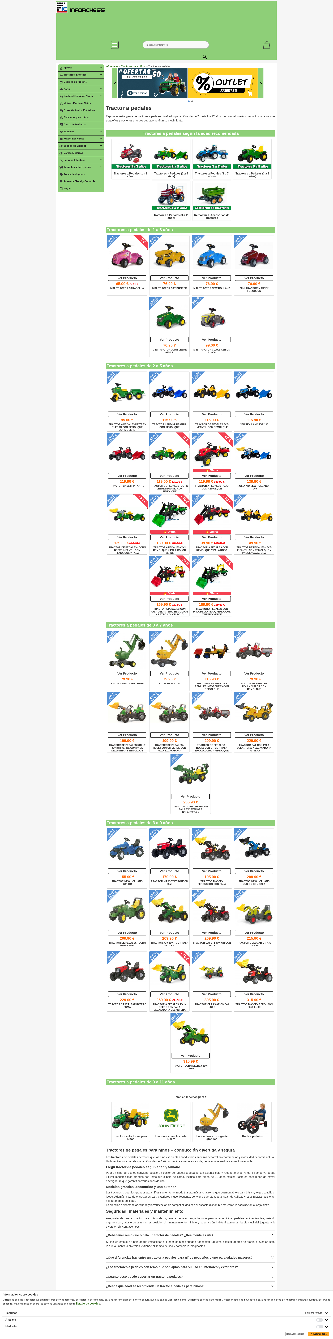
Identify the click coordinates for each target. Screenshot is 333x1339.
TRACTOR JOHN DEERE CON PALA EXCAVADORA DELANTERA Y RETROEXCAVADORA (190, 809)
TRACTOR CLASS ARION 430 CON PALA (254, 944)
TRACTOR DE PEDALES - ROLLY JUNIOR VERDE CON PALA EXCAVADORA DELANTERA (169, 748)
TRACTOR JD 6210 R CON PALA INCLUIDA (169, 944)
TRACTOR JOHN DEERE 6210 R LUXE (190, 1067)
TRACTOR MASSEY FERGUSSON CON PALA (212, 882)
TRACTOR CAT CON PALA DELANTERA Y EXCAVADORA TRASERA (254, 748)
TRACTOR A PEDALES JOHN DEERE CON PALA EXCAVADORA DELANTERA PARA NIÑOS (169, 1007)
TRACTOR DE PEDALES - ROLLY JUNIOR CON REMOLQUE (254, 686)
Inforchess (112, 66)
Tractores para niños (133, 66)
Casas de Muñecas (74, 124)
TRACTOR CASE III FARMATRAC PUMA (127, 1005)
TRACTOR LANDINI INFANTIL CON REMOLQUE (169, 425)
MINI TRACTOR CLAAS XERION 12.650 (211, 351)
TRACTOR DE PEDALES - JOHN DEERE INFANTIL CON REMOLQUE (169, 488)
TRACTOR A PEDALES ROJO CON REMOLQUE (212, 487)
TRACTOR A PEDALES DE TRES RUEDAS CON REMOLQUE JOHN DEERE (127, 427)
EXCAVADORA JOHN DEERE (127, 683)
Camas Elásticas (73, 152)
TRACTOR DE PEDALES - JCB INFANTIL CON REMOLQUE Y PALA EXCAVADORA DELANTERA (254, 550)
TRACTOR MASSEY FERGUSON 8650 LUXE (254, 1005)
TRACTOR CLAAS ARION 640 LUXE (212, 1005)
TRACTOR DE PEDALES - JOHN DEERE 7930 (127, 944)
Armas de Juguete (74, 174)
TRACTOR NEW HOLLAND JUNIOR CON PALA (254, 882)
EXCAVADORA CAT (170, 683)
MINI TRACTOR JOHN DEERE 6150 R (169, 351)
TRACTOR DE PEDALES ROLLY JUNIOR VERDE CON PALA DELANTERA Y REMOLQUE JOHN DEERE (127, 748)
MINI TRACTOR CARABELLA (127, 288)
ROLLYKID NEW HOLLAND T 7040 (254, 487)
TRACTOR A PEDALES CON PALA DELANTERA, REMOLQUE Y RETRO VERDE (211, 611)
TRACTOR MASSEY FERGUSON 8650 (169, 882)
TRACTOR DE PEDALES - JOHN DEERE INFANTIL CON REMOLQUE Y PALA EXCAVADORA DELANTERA (127, 550)
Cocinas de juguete (75, 81)
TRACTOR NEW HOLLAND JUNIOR (127, 882)
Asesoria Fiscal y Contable (79, 181)
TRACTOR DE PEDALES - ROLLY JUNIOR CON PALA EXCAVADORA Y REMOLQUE (212, 748)
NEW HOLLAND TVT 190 (254, 424)
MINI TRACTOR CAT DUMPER (169, 288)
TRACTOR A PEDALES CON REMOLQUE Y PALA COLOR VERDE (169, 550)
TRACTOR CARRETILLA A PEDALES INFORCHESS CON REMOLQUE (212, 686)
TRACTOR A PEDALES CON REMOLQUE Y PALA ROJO (212, 549)
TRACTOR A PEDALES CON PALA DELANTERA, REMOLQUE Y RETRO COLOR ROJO (169, 611)
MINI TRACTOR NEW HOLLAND (211, 288)
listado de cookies (88, 1303)
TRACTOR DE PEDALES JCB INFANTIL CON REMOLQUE (212, 425)
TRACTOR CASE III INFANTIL (127, 485)
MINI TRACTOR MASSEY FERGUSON (254, 289)
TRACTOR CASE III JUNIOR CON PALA (212, 944)
